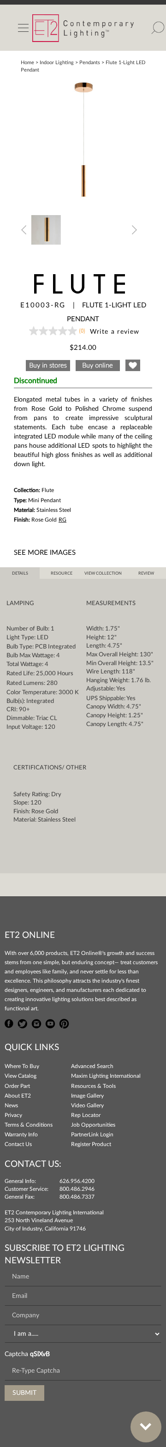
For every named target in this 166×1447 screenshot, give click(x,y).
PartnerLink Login (92, 1134)
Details (20, 573)
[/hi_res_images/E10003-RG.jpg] (83, 138)
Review (146, 573)
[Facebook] (9, 1022)
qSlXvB (40, 1354)
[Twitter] (23, 1022)
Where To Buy (22, 1066)
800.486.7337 (77, 1197)
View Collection (103, 573)
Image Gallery (87, 1096)
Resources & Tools (93, 1086)
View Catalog (20, 1076)
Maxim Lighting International (106, 1076)
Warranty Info (21, 1134)
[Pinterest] (64, 1022)
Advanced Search (92, 1066)
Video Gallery (87, 1105)
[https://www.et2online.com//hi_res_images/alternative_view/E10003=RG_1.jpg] (46, 229)
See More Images (45, 552)
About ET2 (18, 1096)
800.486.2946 (77, 1189)
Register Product (91, 1144)
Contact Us (18, 1144)
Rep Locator (86, 1115)
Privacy (13, 1115)
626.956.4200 (77, 1181)
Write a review (115, 332)
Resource (61, 573)
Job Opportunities (93, 1125)
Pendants (89, 62)
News (11, 1105)
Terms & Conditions (29, 1125)
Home (27, 62)
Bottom (145, 1426)
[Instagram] (36, 1022)
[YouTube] (50, 1022)
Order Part (17, 1086)
